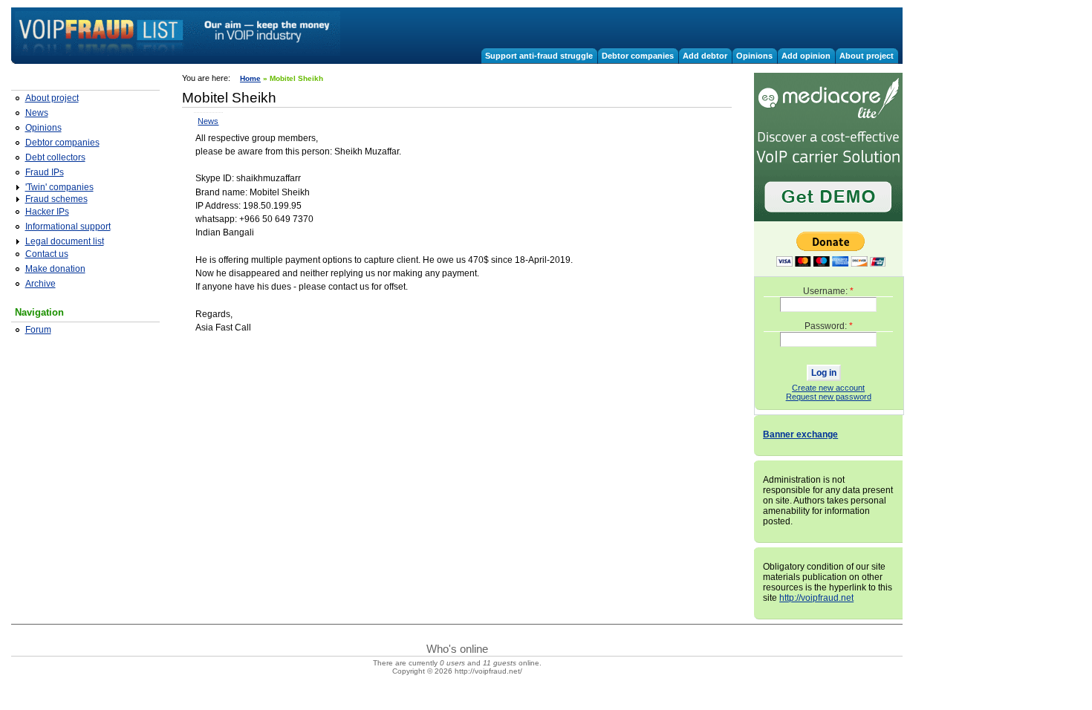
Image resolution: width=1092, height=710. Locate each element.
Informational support (68, 226)
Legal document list (64, 241)
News (36, 113)
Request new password (828, 396)
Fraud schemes (56, 199)
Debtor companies (638, 55)
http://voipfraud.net (816, 598)
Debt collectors (55, 157)
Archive (40, 284)
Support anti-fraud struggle (539, 55)
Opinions (754, 55)
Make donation (55, 269)
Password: (829, 326)
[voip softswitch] (828, 219)
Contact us (46, 254)
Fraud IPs (44, 172)
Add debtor (705, 55)
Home (250, 78)
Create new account (828, 387)
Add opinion (806, 55)
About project (866, 55)
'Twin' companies (59, 187)
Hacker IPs (47, 211)
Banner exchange (800, 434)
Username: (828, 291)
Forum (38, 330)
